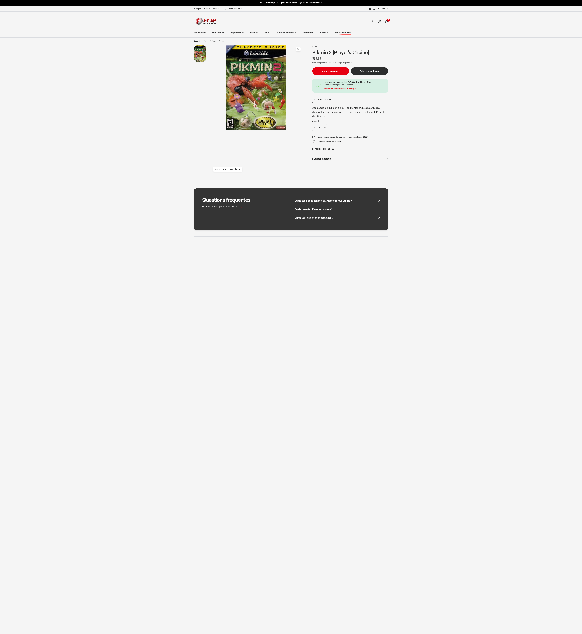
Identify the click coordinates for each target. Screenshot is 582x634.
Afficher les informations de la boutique (340, 89)
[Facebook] (370, 9)
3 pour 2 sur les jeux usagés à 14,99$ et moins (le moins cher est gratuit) (291, 3)
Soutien (216, 9)
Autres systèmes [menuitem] (285, 32)
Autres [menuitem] (322, 32)
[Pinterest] (333, 149)
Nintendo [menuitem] (216, 32)
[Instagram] (374, 9)
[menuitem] (198, 8)
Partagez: (316, 149)
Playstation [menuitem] (235, 32)
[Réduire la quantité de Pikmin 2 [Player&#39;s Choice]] (314, 127)
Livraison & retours (321, 158)
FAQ (224, 9)
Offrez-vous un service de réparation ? (314, 217)
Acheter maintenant (370, 71)
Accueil (197, 41)
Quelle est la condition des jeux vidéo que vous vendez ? (323, 200)
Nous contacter (235, 9)
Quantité (316, 121)
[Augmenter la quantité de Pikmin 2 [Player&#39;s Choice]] (324, 127)
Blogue (207, 9)
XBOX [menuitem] (252, 32)
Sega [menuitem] (266, 32)
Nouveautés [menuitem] (200, 32)
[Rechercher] (374, 21)
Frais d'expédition (319, 63)
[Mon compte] (380, 21)
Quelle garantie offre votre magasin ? (313, 209)
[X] (329, 149)
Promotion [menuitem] (308, 32)
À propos (197, 9)
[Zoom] (298, 49)
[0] (385, 21)
